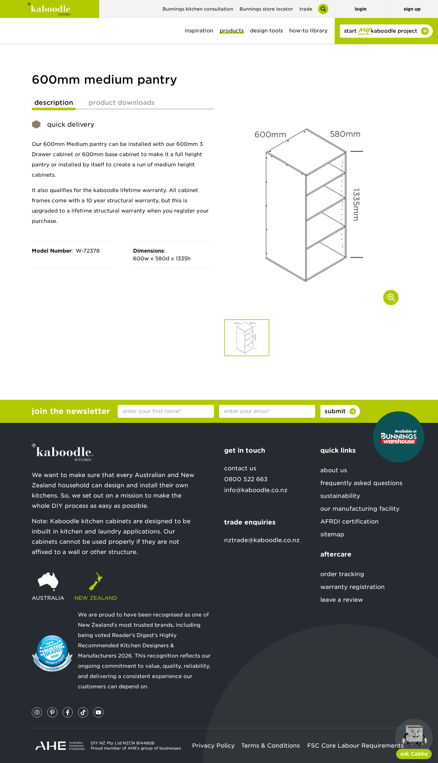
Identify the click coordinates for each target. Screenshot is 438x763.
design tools (266, 31)
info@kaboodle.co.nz (256, 490)
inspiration (199, 31)
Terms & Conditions (270, 745)
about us (333, 470)
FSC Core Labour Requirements (355, 745)
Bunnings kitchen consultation (198, 9)
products (232, 31)
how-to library (308, 31)
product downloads (121, 102)
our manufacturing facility (360, 508)
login (360, 9)
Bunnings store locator (266, 9)
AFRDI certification (349, 521)
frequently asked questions (361, 483)
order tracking (342, 574)
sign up (412, 9)
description (53, 102)
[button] (246, 337)
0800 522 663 (246, 479)
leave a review (341, 599)
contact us (240, 468)
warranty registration (352, 586)
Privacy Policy (213, 745)
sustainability (340, 495)
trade (305, 9)
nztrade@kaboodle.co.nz (262, 540)
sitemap (332, 534)
